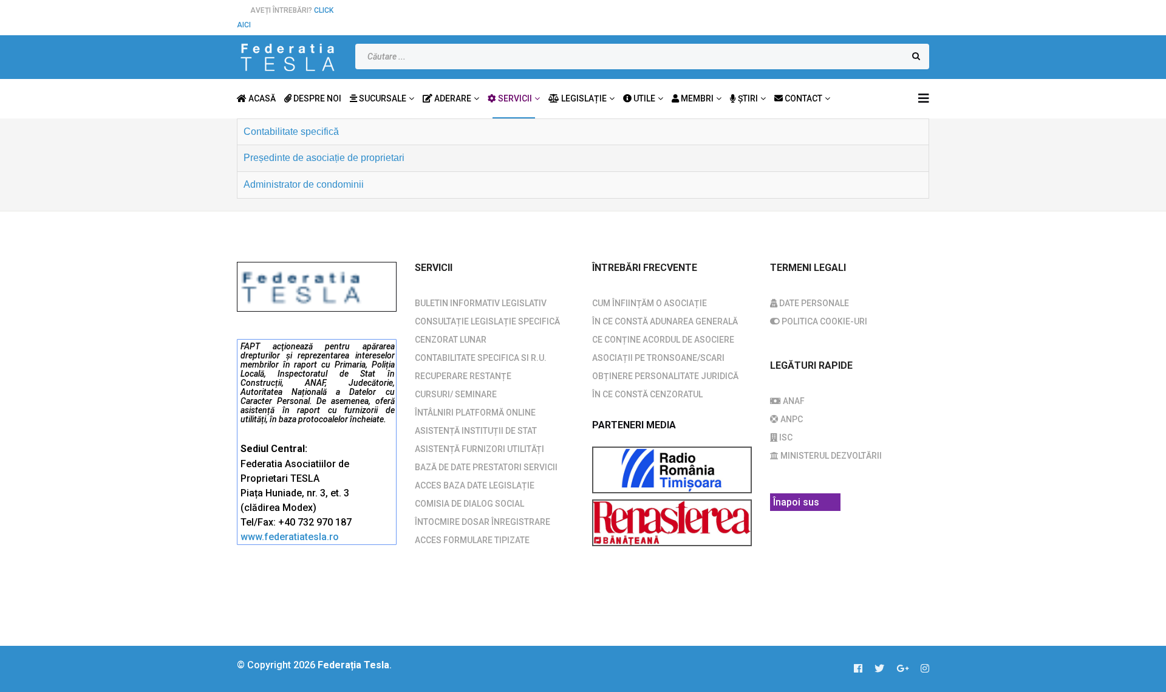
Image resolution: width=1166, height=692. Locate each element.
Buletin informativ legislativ (481, 303)
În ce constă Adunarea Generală (665, 321)
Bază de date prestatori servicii (486, 467)
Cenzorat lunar (450, 339)
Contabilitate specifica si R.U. (481, 358)
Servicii (514, 98)
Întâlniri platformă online (475, 412)
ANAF (793, 401)
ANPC (791, 419)
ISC (785, 437)
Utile (643, 98)
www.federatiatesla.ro (289, 537)
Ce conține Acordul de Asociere (663, 339)
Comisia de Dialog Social (469, 504)
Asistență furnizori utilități (479, 449)
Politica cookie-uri (823, 321)
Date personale (813, 303)
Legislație (583, 98)
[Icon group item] (864, 669)
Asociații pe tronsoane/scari (658, 358)
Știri (747, 98)
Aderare (451, 98)
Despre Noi (316, 98)
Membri (696, 98)
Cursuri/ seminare (456, 394)
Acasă (261, 98)
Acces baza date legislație (474, 485)
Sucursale (381, 98)
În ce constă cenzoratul (647, 394)
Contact (802, 98)
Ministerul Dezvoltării (830, 456)
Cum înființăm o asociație (649, 303)
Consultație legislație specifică (487, 321)
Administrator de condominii (304, 184)
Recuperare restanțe (463, 376)
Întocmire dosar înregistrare (482, 522)
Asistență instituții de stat (476, 431)
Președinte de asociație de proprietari (324, 157)
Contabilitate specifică (291, 131)
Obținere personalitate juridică (665, 376)
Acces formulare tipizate (472, 540)
